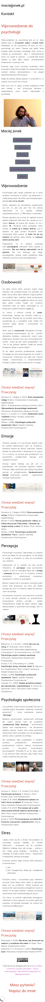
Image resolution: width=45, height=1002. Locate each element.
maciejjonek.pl (12, 5)
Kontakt (7, 14)
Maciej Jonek (11, 131)
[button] (5, 267)
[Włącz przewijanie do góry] (40, 997)
